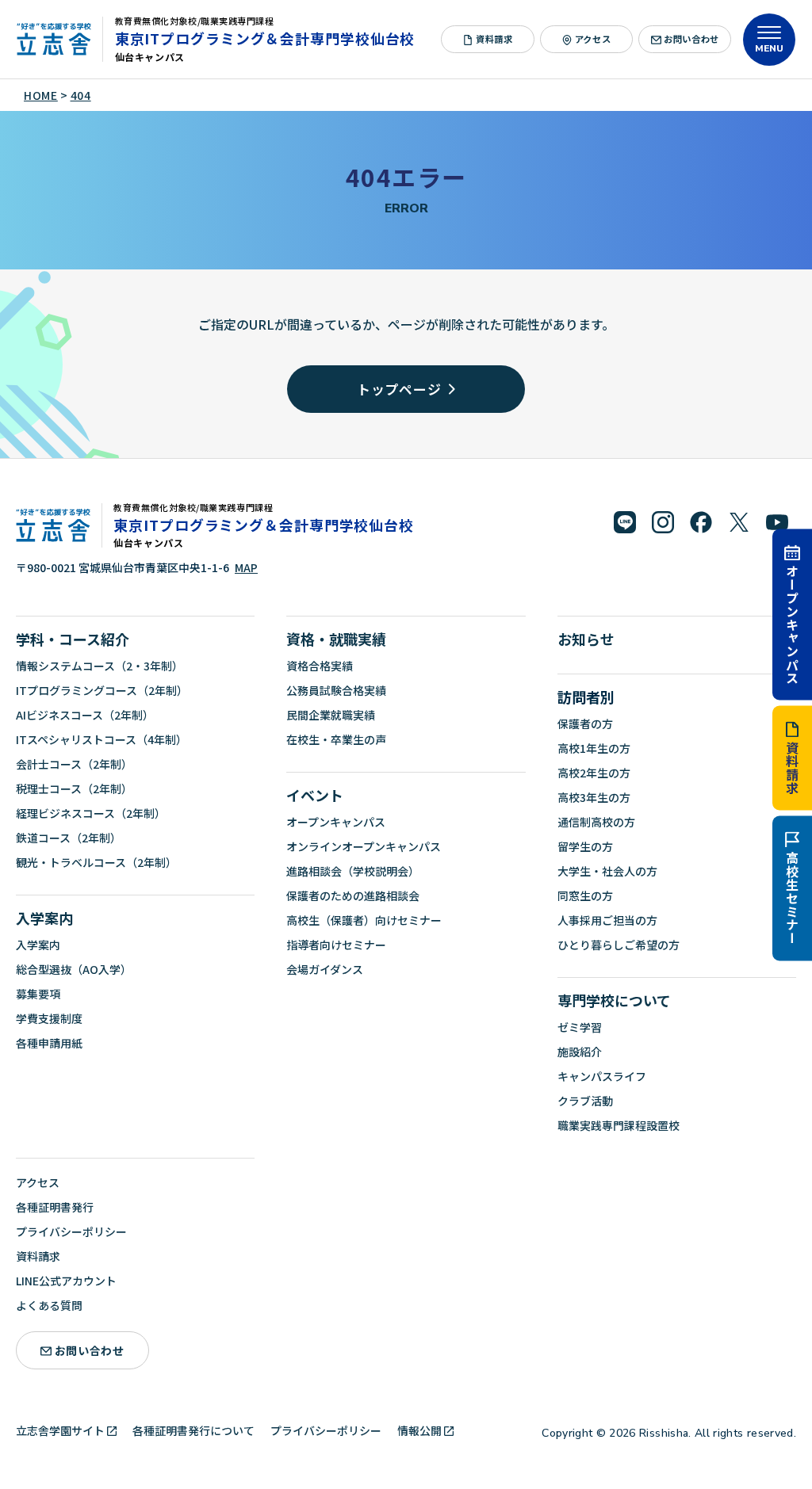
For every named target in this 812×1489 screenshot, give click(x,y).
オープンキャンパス (792, 624)
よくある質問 (49, 1305)
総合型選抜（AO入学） (74, 969)
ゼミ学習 (579, 1027)
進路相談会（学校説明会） (352, 871)
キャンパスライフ (601, 1076)
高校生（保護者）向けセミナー (364, 920)
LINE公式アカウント (66, 1281)
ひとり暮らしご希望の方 (618, 945)
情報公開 (419, 1430)
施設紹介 (579, 1051)
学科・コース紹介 (72, 638)
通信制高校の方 (596, 822)
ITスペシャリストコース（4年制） (101, 739)
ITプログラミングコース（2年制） (102, 690)
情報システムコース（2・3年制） (99, 666)
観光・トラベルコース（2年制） (96, 862)
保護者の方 (585, 723)
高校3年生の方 (593, 797)
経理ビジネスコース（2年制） (91, 813)
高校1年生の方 (593, 748)
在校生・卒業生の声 (336, 739)
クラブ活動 (585, 1101)
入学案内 (44, 917)
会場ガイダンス (324, 969)
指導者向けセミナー (336, 945)
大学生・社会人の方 (607, 871)
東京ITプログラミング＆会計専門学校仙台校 (265, 38)
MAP (246, 567)
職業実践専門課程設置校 (618, 1125)
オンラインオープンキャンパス (363, 846)
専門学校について (614, 1000)
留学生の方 (585, 846)
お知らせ (586, 638)
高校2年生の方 (593, 773)
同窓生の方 (585, 895)
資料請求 (792, 767)
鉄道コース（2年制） (68, 838)
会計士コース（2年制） (74, 764)
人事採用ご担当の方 (607, 920)
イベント (314, 795)
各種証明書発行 (55, 1207)
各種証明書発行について (193, 1430)
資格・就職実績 (336, 638)
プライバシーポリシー (71, 1231)
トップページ (399, 389)
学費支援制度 (49, 1018)
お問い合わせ (691, 38)
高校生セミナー (792, 898)
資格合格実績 (319, 666)
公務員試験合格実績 (336, 690)
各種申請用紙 (49, 1043)
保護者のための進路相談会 (352, 895)
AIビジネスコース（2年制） (85, 715)
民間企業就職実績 (330, 715)
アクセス (593, 38)
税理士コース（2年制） (74, 788)
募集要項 (38, 994)
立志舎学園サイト (60, 1430)
